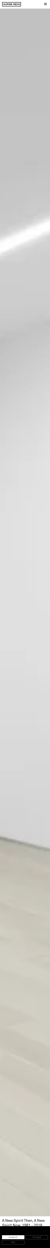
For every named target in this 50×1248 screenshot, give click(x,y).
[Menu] (45, 4)
